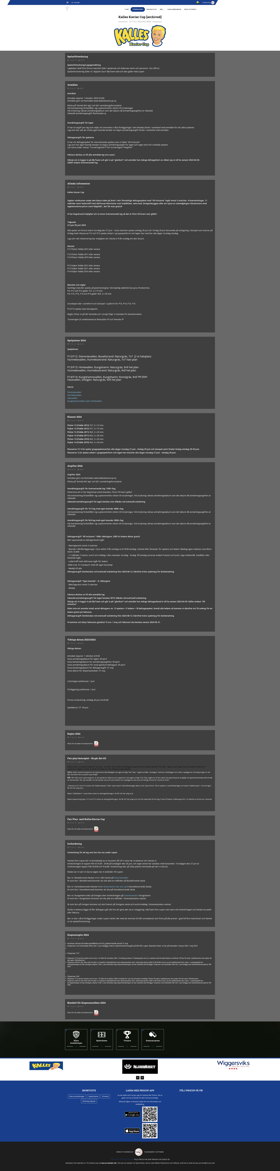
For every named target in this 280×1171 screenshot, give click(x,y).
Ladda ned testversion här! (122, 1159)
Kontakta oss (152, 9)
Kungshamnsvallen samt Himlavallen (84, 401)
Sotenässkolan (131, 895)
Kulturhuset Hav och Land (116, 886)
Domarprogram (88, 1101)
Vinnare (105, 1096)
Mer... (161, 9)
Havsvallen (72, 398)
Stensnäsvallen (74, 392)
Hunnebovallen (74, 395)
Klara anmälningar (174, 9)
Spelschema (93, 1096)
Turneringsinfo (137, 9)
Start (127, 9)
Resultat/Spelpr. (190, 9)
